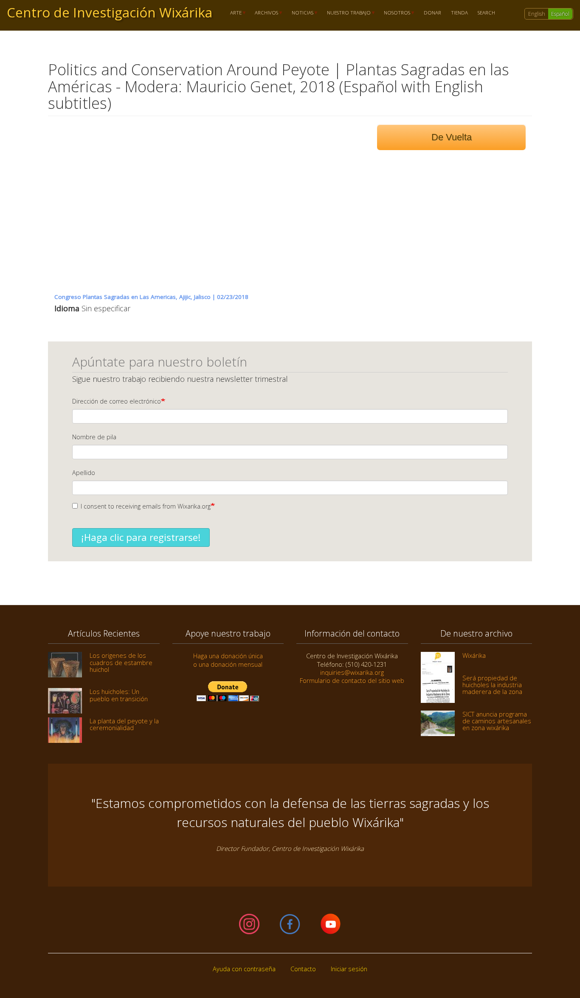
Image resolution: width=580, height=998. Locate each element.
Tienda (459, 13)
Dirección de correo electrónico (116, 401)
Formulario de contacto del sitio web (352, 680)
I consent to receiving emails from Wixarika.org (146, 506)
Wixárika (474, 655)
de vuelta (451, 137)
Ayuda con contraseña (244, 969)
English (536, 13)
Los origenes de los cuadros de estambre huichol (121, 662)
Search (486, 13)
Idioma (66, 308)
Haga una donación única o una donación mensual (228, 659)
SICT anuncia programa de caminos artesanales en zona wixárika (496, 721)
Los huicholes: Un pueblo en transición (119, 694)
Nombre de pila (94, 437)
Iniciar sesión (349, 969)
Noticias (300, 13)
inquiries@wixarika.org (352, 672)
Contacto (303, 969)
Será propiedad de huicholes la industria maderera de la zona (492, 685)
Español (560, 13)
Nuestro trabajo (346, 13)
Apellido (83, 473)
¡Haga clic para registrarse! (141, 537)
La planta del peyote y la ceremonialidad (124, 724)
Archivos (264, 13)
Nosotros (395, 13)
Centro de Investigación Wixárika (109, 12)
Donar (432, 13)
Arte (233, 13)
